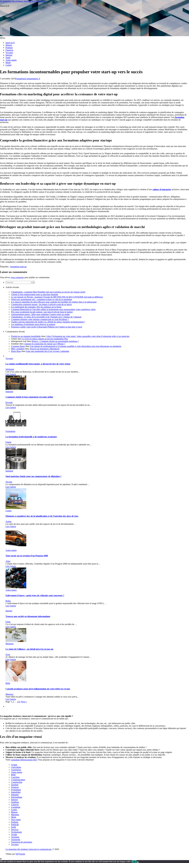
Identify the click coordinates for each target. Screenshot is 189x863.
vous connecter (17, 277)
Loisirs (8, 65)
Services (14, 829)
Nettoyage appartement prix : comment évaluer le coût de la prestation (41, 299)
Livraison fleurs (18, 346)
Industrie (9, 391)
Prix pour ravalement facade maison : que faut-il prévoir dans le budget (42, 312)
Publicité (15, 824)
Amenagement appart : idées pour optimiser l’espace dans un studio (40, 314)
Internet (9, 55)
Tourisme (15, 837)
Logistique (15, 807)
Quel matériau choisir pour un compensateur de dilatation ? (33, 476)
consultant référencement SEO (24, 760)
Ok (134, 862)
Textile (14, 834)
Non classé (16, 819)
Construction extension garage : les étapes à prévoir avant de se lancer (41, 304)
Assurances (16, 770)
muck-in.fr (10, 42)
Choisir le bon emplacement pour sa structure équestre (34, 294)
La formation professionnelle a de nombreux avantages (31, 437)
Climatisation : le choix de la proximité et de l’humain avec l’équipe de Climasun (46, 317)
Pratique (9, 47)
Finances (9, 50)
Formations (20, 78)
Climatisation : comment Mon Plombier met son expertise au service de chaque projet (48, 292)
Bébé (8, 683)
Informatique (16, 797)
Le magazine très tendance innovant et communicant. (23, 1)
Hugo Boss (16, 351)
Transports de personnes (21, 842)
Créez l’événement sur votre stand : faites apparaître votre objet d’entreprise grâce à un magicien (87, 336)
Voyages (9, 52)
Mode (8, 62)
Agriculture (16, 767)
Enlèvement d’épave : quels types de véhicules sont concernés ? (35, 595)
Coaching (15, 777)
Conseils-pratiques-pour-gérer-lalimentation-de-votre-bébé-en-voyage (38, 689)
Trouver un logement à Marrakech (44, 349)
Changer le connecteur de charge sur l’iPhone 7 (44, 344)
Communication (18, 780)
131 (18, 702)
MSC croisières (17, 349)
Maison (9, 45)
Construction (16, 782)
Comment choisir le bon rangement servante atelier (29, 397)
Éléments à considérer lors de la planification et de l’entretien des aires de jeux (42, 516)
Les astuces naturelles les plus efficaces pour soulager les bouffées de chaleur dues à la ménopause (54, 302)
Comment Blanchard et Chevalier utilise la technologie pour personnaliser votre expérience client (53, 309)
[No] (138, 862)
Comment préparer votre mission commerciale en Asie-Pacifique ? (40, 319)
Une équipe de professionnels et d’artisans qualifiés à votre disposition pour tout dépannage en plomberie (75, 346)
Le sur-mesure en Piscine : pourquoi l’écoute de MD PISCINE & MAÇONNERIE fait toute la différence (57, 297)
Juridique (15, 802)
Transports (15, 839)
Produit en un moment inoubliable (26, 336)
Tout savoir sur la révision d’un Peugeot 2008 (27, 556)
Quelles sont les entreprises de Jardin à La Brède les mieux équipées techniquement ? (48, 322)
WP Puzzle (20, 854)
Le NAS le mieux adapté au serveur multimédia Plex (45, 339)
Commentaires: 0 (32, 78)
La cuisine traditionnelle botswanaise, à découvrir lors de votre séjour (38, 364)
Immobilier (16, 792)
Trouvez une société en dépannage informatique (28, 616)
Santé (8, 57)
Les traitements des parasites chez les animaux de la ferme (36, 307)
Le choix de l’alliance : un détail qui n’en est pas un (29, 649)
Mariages (10, 643)
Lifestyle (15, 804)
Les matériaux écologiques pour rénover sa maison (33, 324)
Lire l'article (11, 374)
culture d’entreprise (161, 189)
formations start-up (18, 266)
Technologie (16, 832)
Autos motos (11, 60)
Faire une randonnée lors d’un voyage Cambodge (47, 351)
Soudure (14, 784)
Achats (14, 765)
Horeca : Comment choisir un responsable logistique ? (55, 341)
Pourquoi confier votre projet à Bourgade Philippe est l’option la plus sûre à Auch (46, 327)
